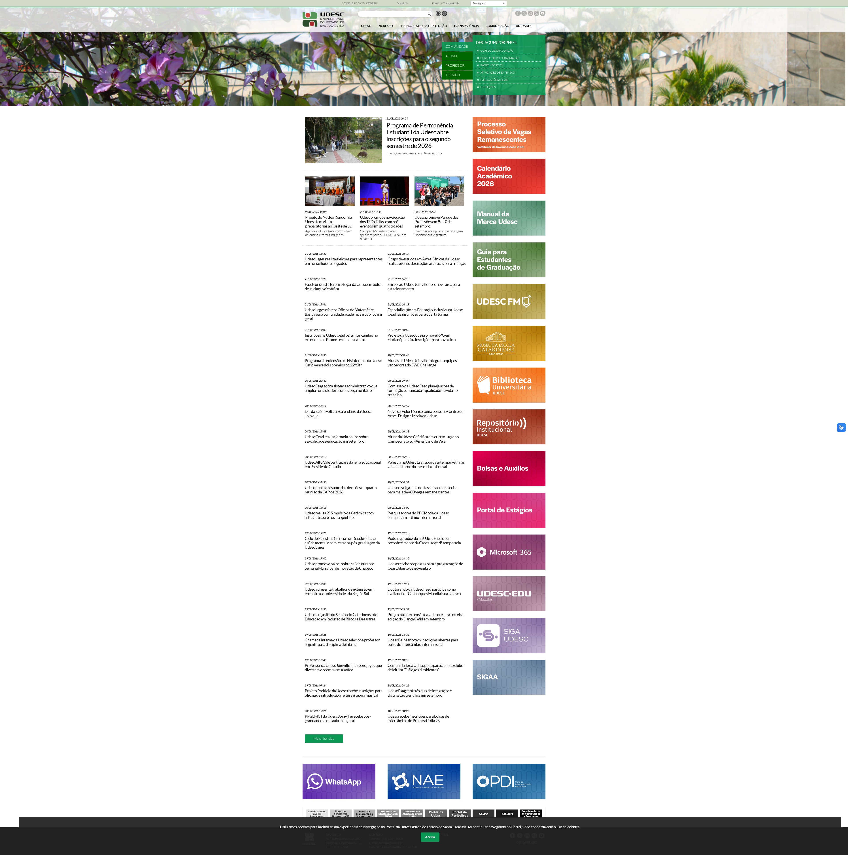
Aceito (430, 837)
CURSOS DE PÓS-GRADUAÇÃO (500, 58)
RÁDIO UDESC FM (491, 65)
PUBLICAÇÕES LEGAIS (494, 80)
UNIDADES (524, 26)
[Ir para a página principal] (323, 25)
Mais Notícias (324, 738)
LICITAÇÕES (488, 87)
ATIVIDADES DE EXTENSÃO (497, 72)
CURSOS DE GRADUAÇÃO (496, 50)
